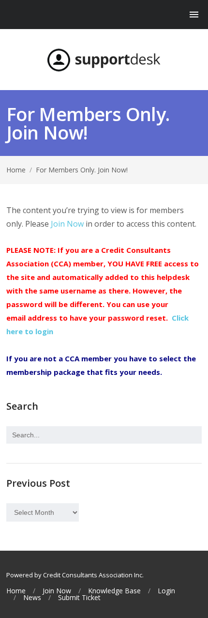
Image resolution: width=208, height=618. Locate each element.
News (32, 597)
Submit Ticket (79, 597)
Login (166, 590)
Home (16, 169)
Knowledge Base (114, 590)
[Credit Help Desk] (104, 60)
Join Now (67, 223)
